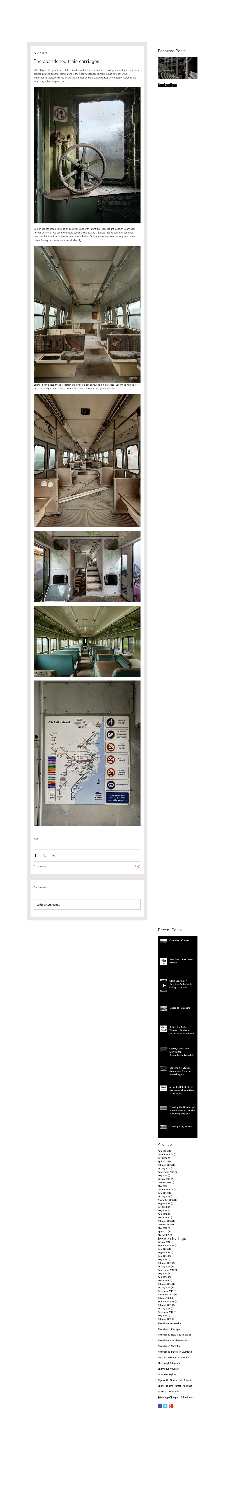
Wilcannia (174, 1391)
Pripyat (188, 1379)
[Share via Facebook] (35, 855)
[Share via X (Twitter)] (44, 855)
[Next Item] (191, 68)
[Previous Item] (163, 68)
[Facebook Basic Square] (160, 1406)
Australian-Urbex (42, 844)
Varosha (162, 1391)
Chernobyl (183, 1357)
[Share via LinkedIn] (53, 855)
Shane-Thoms (132, 844)
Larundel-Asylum (167, 1374)
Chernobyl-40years (168, 1368)
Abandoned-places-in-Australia (85, 844)
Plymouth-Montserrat (170, 1379)
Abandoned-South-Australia (173, 1340)
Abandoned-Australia (113, 844)
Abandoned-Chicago (169, 1328)
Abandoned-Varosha (169, 1345)
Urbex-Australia (60, 844)
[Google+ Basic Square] (171, 1406)
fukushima (187, 1397)
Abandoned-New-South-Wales (174, 1334)
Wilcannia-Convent (168, 1397)
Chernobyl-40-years (169, 1362)
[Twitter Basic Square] (165, 1406)
